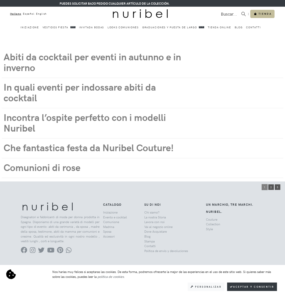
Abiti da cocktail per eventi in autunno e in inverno (92, 62)
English (41, 13)
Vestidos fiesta (59, 27)
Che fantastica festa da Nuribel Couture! (89, 147)
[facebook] (24, 251)
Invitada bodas (91, 27)
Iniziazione (29, 27)
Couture (211, 219)
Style (209, 229)
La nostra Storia (155, 217)
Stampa (149, 241)
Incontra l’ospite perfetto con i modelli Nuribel (85, 122)
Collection (213, 224)
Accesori (109, 236)
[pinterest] (60, 251)
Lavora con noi (154, 222)
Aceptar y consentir (253, 286)
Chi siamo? (151, 212)
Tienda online (219, 27)
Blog (239, 27)
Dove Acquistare (155, 231)
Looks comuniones (123, 27)
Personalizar (208, 286)
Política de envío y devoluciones (166, 250)
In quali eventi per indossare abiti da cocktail (80, 92)
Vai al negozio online (158, 226)
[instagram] (32, 251)
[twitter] (41, 251)
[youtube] (50, 251)
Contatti (253, 27)
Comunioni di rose (42, 167)
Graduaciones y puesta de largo (173, 27)
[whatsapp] (68, 251)
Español (28, 13)
